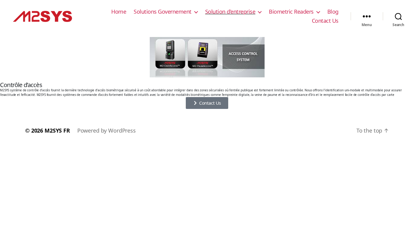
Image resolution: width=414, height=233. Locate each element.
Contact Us (325, 21)
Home (118, 11)
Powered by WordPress (106, 130)
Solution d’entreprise (230, 11)
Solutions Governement (163, 11)
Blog (333, 11)
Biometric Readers (291, 11)
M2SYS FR (57, 130)
